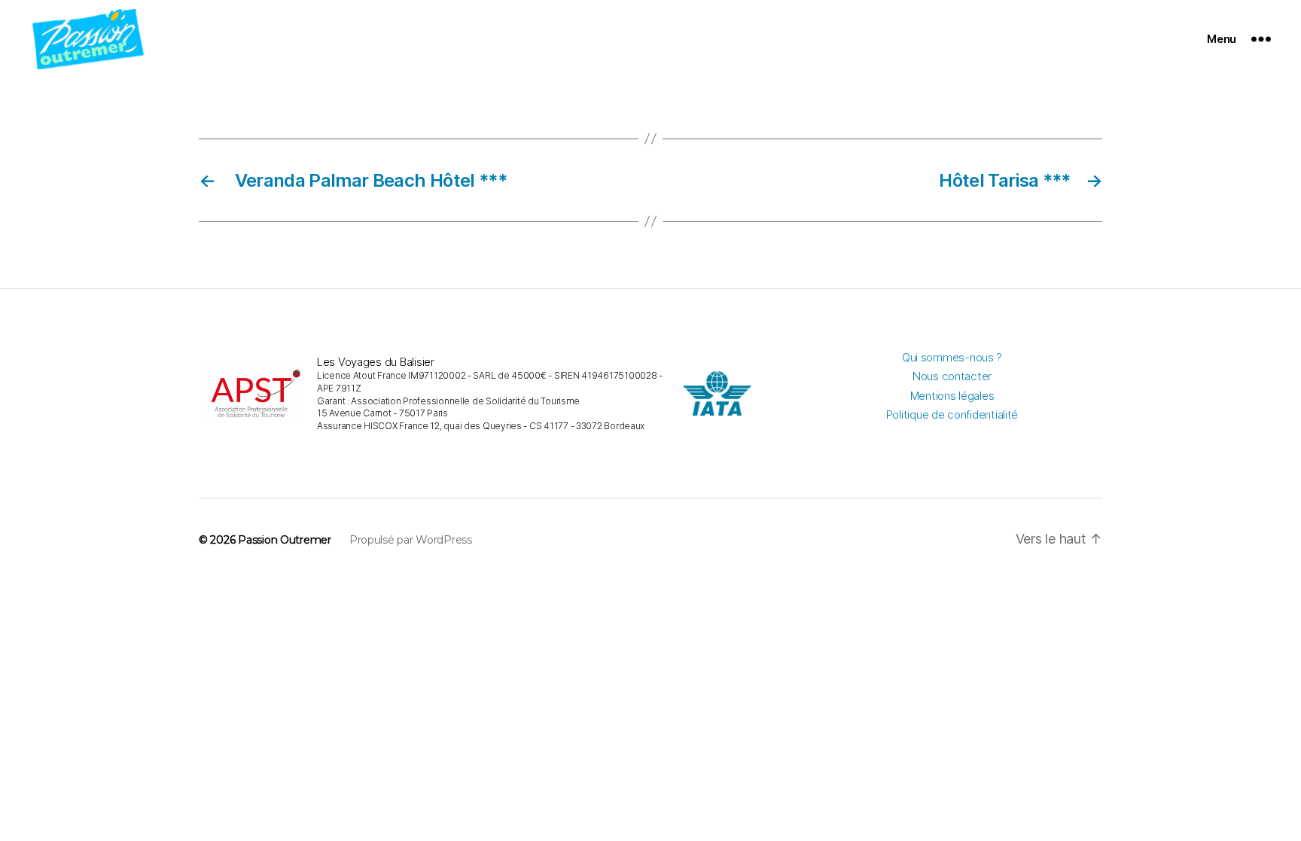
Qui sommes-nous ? (952, 357)
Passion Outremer (284, 540)
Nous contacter (952, 376)
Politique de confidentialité (952, 414)
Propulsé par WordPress (410, 540)
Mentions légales (952, 396)
